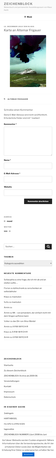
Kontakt (7, 386)
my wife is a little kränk (14, 424)
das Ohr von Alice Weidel (24, 321)
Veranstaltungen (11, 381)
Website (8, 187)
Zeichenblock (18, 4)
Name (7, 160)
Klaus (31, 26)
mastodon (16, 297)
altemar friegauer (18, 99)
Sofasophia (9, 279)
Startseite (8, 365)
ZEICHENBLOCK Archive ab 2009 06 (21, 376)
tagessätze (9, 429)
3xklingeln (9, 413)
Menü (29, 17)
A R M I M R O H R (20, 326)
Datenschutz (10, 397)
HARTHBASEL (10, 418)
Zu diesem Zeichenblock (15, 370)
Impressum (9, 392)
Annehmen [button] (28, 454)
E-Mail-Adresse (12, 173)
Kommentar (10, 124)
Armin (7, 307)
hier (52, 450)
